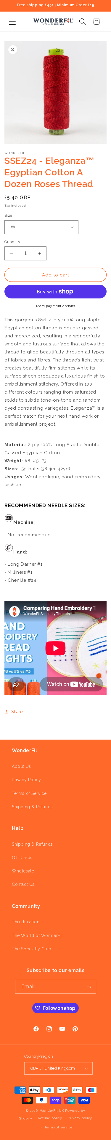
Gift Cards (22, 857)
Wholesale (23, 871)
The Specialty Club (32, 948)
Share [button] (17, 711)
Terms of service (58, 1127)
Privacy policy (80, 1118)
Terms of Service (29, 793)
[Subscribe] (89, 987)
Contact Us (23, 884)
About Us (21, 766)
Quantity (12, 242)
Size (8, 215)
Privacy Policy (26, 779)
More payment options (55, 306)
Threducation (25, 921)
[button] (12, 22)
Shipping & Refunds (32, 806)
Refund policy (50, 1118)
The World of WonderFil (37, 935)
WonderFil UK (52, 1111)
